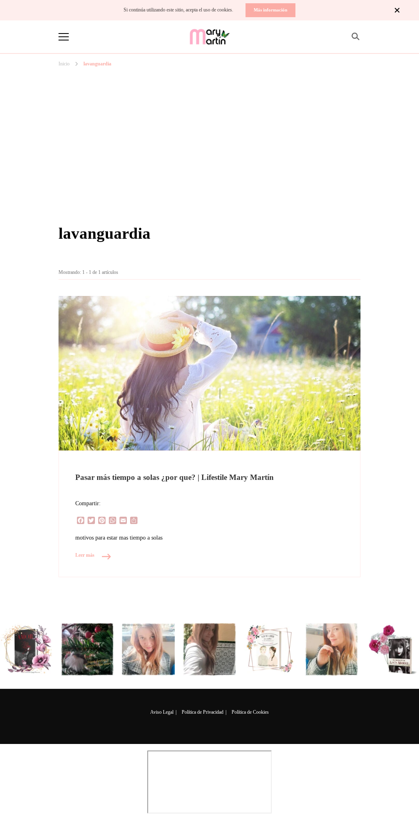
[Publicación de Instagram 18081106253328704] (209, 649)
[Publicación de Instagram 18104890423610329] (26, 649)
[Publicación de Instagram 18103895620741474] (87, 649)
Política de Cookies (250, 712)
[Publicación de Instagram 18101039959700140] (392, 649)
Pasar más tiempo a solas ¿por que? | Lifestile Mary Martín (174, 477)
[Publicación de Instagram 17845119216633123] (331, 649)
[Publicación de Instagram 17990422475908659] (270, 649)
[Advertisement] (209, 110)
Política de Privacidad (202, 712)
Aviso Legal (161, 712)
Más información (270, 9)
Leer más (85, 555)
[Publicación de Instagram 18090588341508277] (148, 649)
